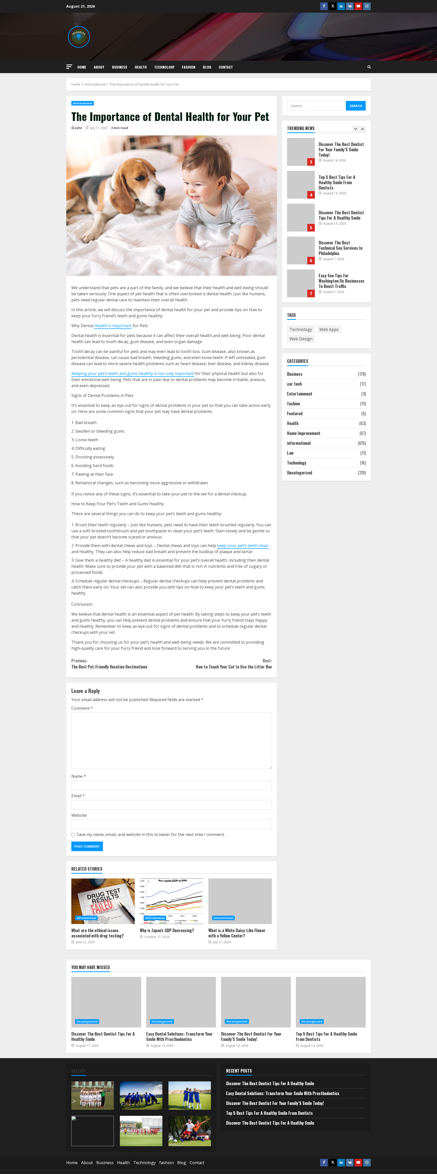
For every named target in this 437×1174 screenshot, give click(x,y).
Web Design (301, 338)
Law (290, 453)
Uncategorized (299, 472)
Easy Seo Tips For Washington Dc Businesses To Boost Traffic (301, 283)
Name (78, 776)
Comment (82, 708)
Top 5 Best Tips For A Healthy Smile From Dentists (301, 185)
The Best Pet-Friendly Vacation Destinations (109, 664)
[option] (326, 154)
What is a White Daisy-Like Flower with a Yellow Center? (240, 901)
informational (82, 103)
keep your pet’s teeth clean (243, 545)
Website (79, 815)
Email (78, 796)
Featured (294, 413)
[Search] (369, 67)
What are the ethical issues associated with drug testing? (103, 901)
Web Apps (329, 329)
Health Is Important (113, 325)
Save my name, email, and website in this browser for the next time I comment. (151, 834)
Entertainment (299, 393)
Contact (226, 67)
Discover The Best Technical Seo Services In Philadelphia (301, 250)
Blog (207, 67)
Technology (164, 67)
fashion (188, 67)
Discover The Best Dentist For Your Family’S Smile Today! (301, 152)
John (78, 128)
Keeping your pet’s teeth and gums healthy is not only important (132, 373)
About (99, 67)
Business (119, 67)
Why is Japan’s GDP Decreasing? (171, 901)
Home (81, 67)
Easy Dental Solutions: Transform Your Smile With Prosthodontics (181, 1002)
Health (141, 67)
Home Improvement (303, 433)
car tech (294, 384)
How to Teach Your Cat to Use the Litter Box (234, 664)
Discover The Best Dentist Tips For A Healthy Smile (301, 218)
